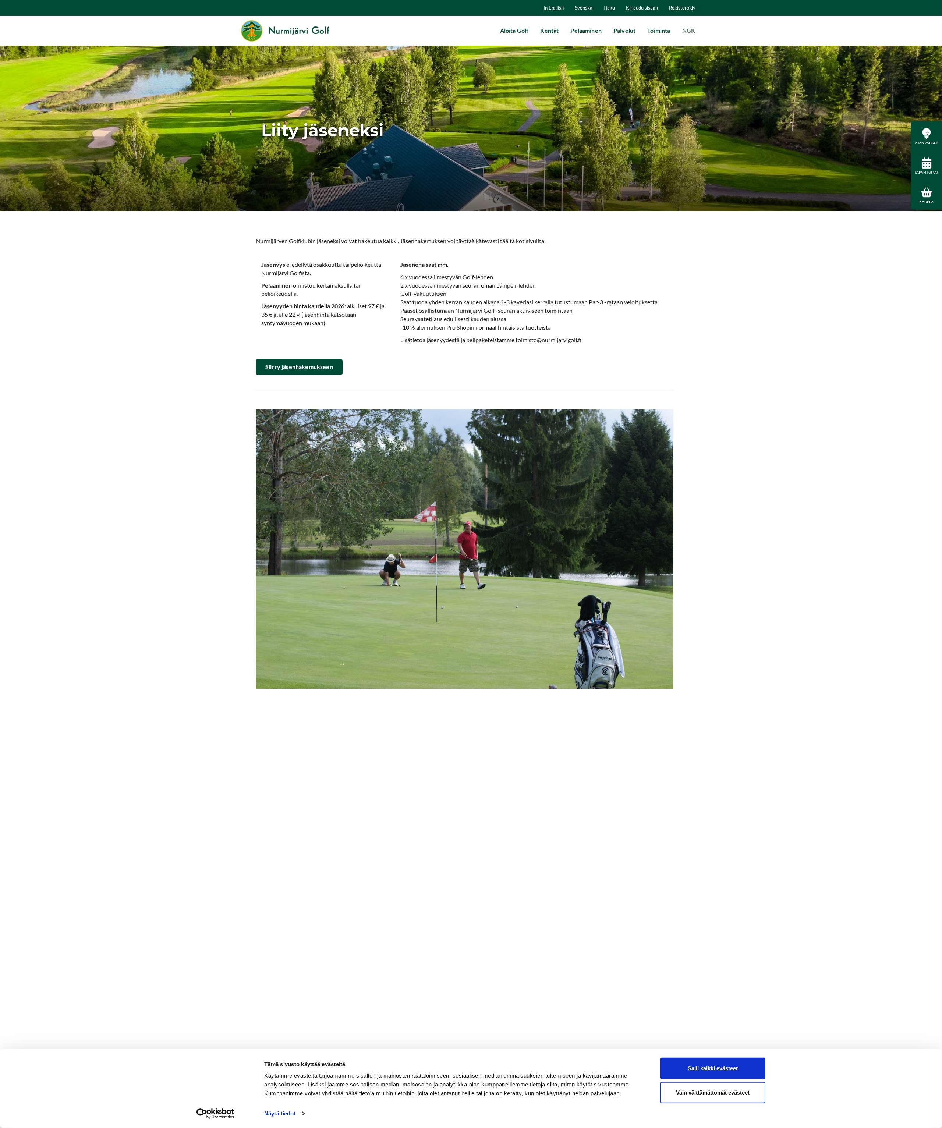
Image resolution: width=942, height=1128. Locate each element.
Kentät (549, 30)
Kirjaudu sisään (642, 8)
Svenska (583, 8)
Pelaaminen (586, 30)
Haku (609, 8)
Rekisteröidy (682, 8)
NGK (688, 30)
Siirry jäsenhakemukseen (299, 366)
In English (553, 8)
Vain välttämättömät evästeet (713, 1092)
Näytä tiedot (279, 1113)
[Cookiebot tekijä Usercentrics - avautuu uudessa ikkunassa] (215, 1113)
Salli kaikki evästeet (713, 1068)
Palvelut (624, 30)
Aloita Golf (514, 30)
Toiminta (658, 30)
